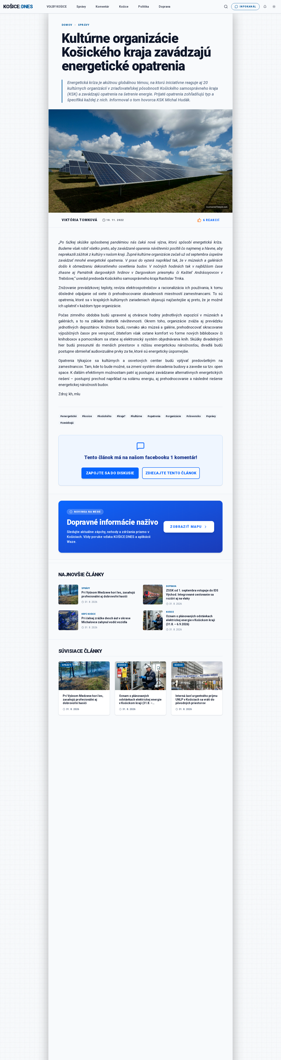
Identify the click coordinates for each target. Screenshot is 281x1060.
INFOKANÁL (248, 6)
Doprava (164, 6)
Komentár (102, 6)
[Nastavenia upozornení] (265, 6)
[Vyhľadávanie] (226, 6)
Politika (143, 6)
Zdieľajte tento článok (170, 473)
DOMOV (67, 24)
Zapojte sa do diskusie (110, 473)
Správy (81, 6)
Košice (123, 6)
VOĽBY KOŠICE (57, 6)
